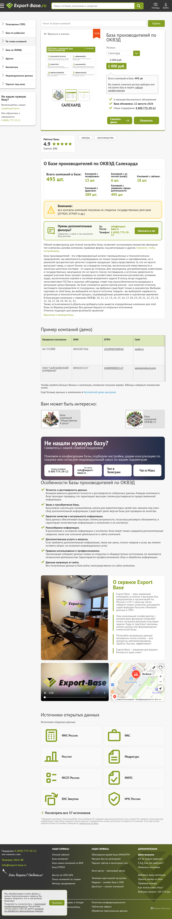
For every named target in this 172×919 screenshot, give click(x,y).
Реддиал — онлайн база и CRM (108, 882)
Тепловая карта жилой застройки (109, 878)
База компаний (60, 859)
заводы (85, 137)
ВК (22, 859)
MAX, (17, 859)
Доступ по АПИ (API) (62, 875)
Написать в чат (146, 230)
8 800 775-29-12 (146, 108)
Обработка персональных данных (109, 911)
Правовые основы (147, 883)
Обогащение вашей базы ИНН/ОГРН (111, 854)
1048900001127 (114, 368)
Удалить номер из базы (150, 879)
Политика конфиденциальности (108, 902)
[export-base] (26, 6)
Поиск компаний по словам (66, 879)
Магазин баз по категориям (106, 859)
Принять (57, 902)
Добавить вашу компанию (151, 875)
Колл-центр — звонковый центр (108, 871)
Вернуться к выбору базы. (59, 314)
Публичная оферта (102, 906)
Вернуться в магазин (58, 34)
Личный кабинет (61, 854)
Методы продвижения (63, 883)
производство (105, 137)
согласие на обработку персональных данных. (24, 909)
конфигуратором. (10, 108)
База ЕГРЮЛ (58, 867)
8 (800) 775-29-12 (10, 120)
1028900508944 (114, 349)
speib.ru (139, 349)
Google (79, 902)
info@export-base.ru (118, 227)
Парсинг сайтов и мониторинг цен (110, 863)
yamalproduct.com (145, 368)
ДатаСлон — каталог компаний (108, 886)
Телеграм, (8, 859)
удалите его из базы (88, 823)
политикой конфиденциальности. (25, 905)
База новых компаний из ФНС (67, 863)
